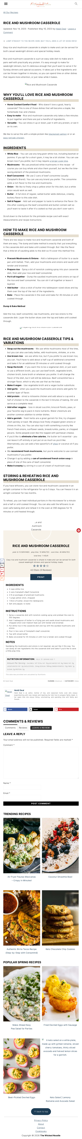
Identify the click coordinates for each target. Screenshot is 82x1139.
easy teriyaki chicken (13, 138)
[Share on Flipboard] (2, 574)
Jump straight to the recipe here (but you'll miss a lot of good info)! (41, 41)
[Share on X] (2, 565)
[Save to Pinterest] (2, 569)
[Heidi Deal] (9, 697)
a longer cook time (59, 161)
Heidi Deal (19, 690)
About (41, 1124)
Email (6, 793)
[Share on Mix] (2, 578)
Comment (9, 745)
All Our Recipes (10, 12)
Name (7, 783)
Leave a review (41, 728)
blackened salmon (58, 134)
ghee (55, 444)
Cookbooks (41, 1131)
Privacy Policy (41, 1120)
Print (41, 577)
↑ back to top (41, 1111)
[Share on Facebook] (2, 561)
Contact (41, 1127)
